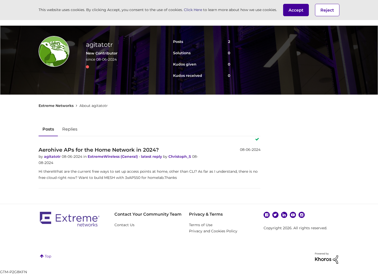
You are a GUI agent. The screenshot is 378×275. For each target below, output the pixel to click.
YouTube (293, 215)
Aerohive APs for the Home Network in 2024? (99, 150)
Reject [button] (327, 10)
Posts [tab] (48, 129)
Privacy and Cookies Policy (213, 231)
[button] (296, 10)
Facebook (267, 215)
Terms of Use (200, 225)
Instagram (302, 215)
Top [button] (48, 256)
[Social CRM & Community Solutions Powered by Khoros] (326, 257)
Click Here (193, 9)
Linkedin (284, 215)
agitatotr (53, 156)
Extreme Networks (56, 105)
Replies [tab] (69, 129)
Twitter (275, 215)
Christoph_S (180, 156)
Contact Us (124, 225)
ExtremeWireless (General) (113, 156)
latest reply (152, 156)
